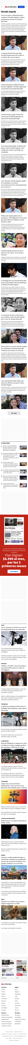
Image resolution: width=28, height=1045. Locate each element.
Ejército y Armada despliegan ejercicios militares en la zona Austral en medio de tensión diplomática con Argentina (10, 448)
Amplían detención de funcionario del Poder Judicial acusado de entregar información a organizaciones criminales (11, 464)
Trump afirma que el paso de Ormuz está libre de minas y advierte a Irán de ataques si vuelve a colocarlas (13, 893)
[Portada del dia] (14, 544)
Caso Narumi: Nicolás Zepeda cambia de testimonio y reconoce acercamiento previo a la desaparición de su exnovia (13, 184)
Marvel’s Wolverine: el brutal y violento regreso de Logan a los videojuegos (13, 813)
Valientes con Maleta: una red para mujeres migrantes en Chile (12, 902)
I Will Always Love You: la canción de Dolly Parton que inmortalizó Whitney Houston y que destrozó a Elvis (13, 843)
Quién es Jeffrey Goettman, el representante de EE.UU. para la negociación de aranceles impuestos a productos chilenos (14, 697)
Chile (2, 625)
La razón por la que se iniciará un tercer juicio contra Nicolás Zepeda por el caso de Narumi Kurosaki (13, 317)
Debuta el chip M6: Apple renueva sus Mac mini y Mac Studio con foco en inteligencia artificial (13, 807)
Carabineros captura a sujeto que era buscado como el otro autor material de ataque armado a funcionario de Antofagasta (13, 657)
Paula (2, 899)
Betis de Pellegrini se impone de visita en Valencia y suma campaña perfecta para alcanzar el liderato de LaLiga (14, 745)
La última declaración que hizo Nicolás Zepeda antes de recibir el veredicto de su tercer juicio (12, 55)
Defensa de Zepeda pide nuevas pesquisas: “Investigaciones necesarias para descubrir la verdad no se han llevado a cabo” (14, 219)
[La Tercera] (7, 976)
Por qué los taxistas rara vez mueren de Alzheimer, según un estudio (11, 735)
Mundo (3, 855)
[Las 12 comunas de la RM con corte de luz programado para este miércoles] (14, 638)
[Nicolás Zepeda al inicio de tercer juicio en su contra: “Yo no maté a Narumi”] (14, 270)
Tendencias (4, 704)
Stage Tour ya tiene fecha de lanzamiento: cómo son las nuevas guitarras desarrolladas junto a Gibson (14, 786)
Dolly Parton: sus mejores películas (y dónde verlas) (13, 822)
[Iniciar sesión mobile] (26, 7)
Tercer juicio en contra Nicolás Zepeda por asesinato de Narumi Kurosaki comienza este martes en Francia (14, 348)
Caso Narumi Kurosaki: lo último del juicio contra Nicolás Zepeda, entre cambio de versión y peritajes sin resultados (13, 149)
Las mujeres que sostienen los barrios (11, 928)
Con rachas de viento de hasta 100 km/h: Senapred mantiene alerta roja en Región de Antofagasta (13, 650)
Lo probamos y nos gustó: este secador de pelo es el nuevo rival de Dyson (13, 923)
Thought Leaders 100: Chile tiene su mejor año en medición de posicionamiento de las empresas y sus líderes (13, 690)
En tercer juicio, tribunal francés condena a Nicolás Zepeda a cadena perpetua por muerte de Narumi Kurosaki (12, 18)
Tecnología (4, 781)
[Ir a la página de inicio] (11, 7)
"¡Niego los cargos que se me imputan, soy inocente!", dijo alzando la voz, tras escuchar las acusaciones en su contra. (14, 258)
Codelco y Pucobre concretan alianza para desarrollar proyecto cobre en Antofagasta (13, 668)
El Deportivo (5, 741)
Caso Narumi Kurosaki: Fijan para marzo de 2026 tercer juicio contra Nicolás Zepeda (12, 383)
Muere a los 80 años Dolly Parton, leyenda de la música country (14, 850)
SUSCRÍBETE (14, 571)
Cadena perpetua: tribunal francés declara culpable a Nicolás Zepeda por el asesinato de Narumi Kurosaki (13, 87)
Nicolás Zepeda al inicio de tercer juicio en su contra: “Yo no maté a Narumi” (12, 253)
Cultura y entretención (8, 818)
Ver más (14, 413)
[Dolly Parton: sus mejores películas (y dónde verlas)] (14, 831)
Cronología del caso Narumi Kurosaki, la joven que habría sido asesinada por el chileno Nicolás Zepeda (13, 282)
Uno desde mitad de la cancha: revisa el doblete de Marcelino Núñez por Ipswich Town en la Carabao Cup (13, 768)
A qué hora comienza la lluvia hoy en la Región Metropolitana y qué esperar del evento (11, 471)
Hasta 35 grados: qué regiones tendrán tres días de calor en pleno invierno (14, 730)
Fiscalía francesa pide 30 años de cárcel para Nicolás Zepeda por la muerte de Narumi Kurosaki (12, 116)
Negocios (4, 663)
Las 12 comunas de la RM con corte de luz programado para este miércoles (13, 628)
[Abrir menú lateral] (2, 7)
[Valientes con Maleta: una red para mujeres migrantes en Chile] (14, 912)
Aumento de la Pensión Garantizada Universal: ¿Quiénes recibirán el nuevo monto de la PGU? (11, 486)
